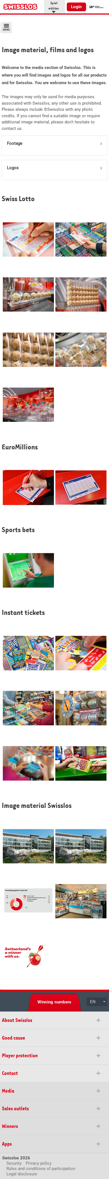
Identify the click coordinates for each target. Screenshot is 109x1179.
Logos (13, 167)
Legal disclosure (21, 1173)
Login (76, 6)
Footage (14, 143)
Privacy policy (38, 1163)
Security (14, 1163)
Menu (6, 29)
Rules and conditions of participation (40, 1168)
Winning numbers (54, 1002)
